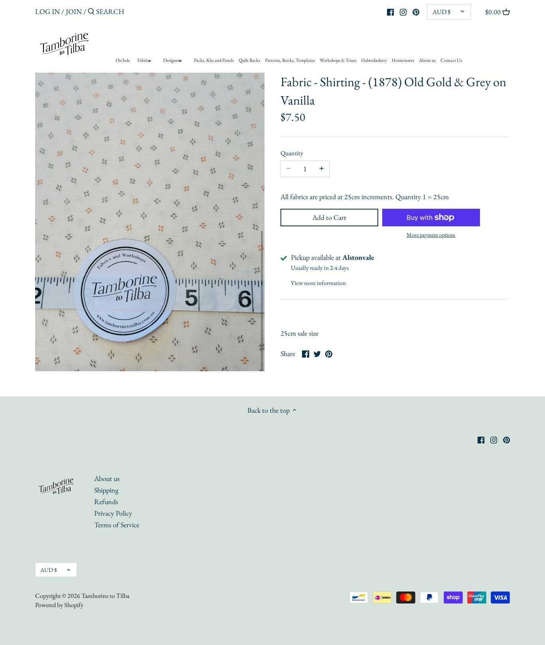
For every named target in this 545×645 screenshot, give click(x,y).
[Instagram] (403, 11)
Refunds (106, 501)
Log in (47, 11)
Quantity (291, 153)
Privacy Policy (113, 513)
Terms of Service (116, 524)
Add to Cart (329, 217)
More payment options (431, 235)
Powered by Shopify (59, 605)
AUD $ (441, 12)
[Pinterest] (416, 11)
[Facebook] (390, 11)
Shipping (106, 490)
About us (107, 478)
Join (74, 11)
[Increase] (321, 169)
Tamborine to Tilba (105, 596)
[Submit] (91, 12)
